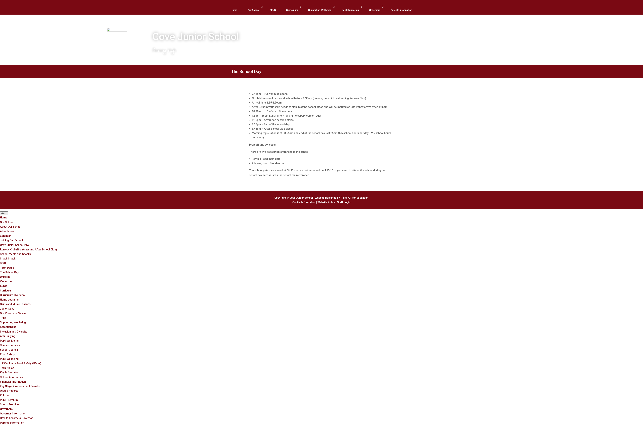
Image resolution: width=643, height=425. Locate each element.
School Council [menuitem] (9, 349)
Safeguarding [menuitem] (8, 327)
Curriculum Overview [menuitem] (12, 295)
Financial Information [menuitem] (13, 381)
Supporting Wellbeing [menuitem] (13, 322)
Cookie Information (303, 202)
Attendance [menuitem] (7, 231)
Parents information (401, 10)
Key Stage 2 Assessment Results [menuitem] (20, 386)
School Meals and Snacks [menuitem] (15, 254)
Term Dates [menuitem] (7, 267)
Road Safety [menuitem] (7, 354)
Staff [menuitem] (3, 263)
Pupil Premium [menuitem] (9, 400)
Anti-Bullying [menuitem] (7, 336)
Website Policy (326, 202)
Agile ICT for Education (354, 197)
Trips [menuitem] (3, 317)
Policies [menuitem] (4, 395)
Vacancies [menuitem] (6, 281)
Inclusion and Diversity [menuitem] (13, 331)
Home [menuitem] (3, 217)
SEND (273, 10)
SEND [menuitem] (3, 285)
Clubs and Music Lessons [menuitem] (15, 304)
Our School (253, 10)
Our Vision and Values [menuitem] (13, 313)
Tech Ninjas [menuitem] (7, 368)
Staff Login (343, 202)
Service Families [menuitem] (10, 345)
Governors (374, 10)
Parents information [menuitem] (12, 422)
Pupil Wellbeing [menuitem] (9, 340)
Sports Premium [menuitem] (10, 404)
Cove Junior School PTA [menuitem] (14, 245)
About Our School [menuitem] (10, 226)
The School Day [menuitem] (9, 272)
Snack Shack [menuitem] (7, 258)
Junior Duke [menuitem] (7, 308)
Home (234, 10)
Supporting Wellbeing (319, 10)
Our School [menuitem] (6, 222)
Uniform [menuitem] (5, 276)
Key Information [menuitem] (9, 372)
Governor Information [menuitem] (13, 413)
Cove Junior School (301, 197)
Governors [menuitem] (6, 409)
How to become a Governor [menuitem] (16, 418)
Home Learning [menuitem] (9, 299)
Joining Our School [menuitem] (11, 240)
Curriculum (292, 10)
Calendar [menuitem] (5, 235)
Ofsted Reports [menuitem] (9, 390)
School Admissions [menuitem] (11, 377)
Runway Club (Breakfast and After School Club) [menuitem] (28, 249)
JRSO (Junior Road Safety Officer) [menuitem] (20, 363)
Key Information (350, 10)
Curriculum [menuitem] (6, 290)
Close (4, 213)
